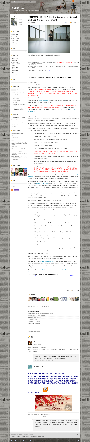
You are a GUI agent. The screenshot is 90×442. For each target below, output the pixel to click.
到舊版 (22, 8)
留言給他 (20, 24)
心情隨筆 (34, 306)
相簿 (23, 2)
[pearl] (43, 299)
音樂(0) (13, 72)
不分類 (47, 306)
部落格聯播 (16, 190)
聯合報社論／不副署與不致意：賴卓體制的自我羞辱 (19, 154)
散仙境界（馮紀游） (17, 100)
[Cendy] (30, 299)
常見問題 (24, 436)
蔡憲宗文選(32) (15, 67)
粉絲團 (13, 440)
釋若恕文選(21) (15, 58)
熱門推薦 (24, 92)
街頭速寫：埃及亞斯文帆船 (16, 151)
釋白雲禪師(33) (15, 70)
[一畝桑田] (56, 299)
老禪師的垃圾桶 (14, 124)
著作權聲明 (33, 436)
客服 (43, 436)
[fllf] (60, 299)
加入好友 (20, 19)
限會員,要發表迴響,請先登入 (34, 331)
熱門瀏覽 (13, 92)
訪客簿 (32, 2)
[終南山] (34, 299)
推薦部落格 (21, 21)
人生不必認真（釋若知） (33, 319)
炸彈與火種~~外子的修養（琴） (17, 122)
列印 (78, 290)
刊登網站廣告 (13, 436)
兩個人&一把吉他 (14, 119)
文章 (15, 2)
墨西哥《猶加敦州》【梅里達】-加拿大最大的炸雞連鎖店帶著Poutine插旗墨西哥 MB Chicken (19, 158)
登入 (70, 440)
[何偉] (47, 299)
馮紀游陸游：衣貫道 (39, 360)
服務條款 (28, 436)
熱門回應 (19, 92)
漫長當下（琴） (16, 94)
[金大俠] (39, 299)
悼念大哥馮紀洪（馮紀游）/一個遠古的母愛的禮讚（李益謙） (40, 313)
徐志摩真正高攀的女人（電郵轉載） (18, 117)
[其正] (52, 299)
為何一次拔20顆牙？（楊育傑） (34, 317)
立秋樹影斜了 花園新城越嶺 (17, 133)
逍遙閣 (15, 8)
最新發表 (13, 89)
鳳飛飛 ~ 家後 (14, 146)
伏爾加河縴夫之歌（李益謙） (34, 321)
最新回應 (19, 89)
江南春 (12, 140)
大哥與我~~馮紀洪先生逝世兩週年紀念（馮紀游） (19, 97)
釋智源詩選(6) (14, 68)
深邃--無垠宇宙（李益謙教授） (34, 323)
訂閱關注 (20, 22)
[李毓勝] (73, 299)
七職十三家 (13, 126)
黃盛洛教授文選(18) (16, 63)
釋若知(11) (14, 65)
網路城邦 (76, 440)
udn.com (77, 436)
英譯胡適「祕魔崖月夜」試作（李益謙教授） (37, 315)
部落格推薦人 (16, 165)
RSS (12, 190)
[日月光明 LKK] (77, 299)
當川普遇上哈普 (14, 137)
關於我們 (19, 436)
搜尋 (25, 51)
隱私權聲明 (38, 436)
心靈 (38, 306)
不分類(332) (14, 60)
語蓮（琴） (15, 102)
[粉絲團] (11, 440)
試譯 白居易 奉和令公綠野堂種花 (18, 148)
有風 (12, 135)
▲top (78, 434)
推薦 (68, 290)
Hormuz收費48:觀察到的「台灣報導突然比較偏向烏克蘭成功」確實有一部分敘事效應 (19, 143)
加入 (72, 440)
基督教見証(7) (14, 74)
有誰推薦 (33, 294)
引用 (73, 290)
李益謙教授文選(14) (16, 62)
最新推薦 (24, 89)
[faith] (69, 299)
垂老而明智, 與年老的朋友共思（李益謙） (19, 105)
